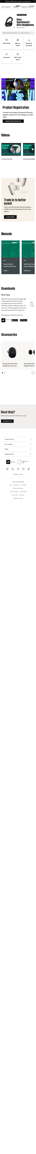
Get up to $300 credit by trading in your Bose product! (19, 1)
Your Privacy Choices (14, 491)
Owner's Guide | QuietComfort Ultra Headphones (9, 266)
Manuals (6, 233)
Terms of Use (21, 495)
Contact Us (7, 421)
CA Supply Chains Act (18, 498)
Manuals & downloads (29, 44)
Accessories (6, 57)
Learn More (10, 217)
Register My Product (13, 121)
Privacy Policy (16, 485)
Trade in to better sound (15, 201)
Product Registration (16, 107)
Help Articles (6, 43)
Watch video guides (17, 58)
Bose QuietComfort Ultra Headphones (25, 21)
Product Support (21, 15)
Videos (5, 134)
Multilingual (27, 270)
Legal (11, 485)
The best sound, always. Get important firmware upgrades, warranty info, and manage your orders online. (18, 115)
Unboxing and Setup (29, 159)
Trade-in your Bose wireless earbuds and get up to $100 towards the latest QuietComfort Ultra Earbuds (17, 209)
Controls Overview (6, 159)
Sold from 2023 (21, 27)
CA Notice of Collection (18, 488)
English (5, 270)
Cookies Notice (23, 491)
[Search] (33, 33)
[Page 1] (2, 372)
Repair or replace (17, 44)
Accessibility (23, 485)
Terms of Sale (14, 495)
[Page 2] (4, 372)
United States (16, 474)
